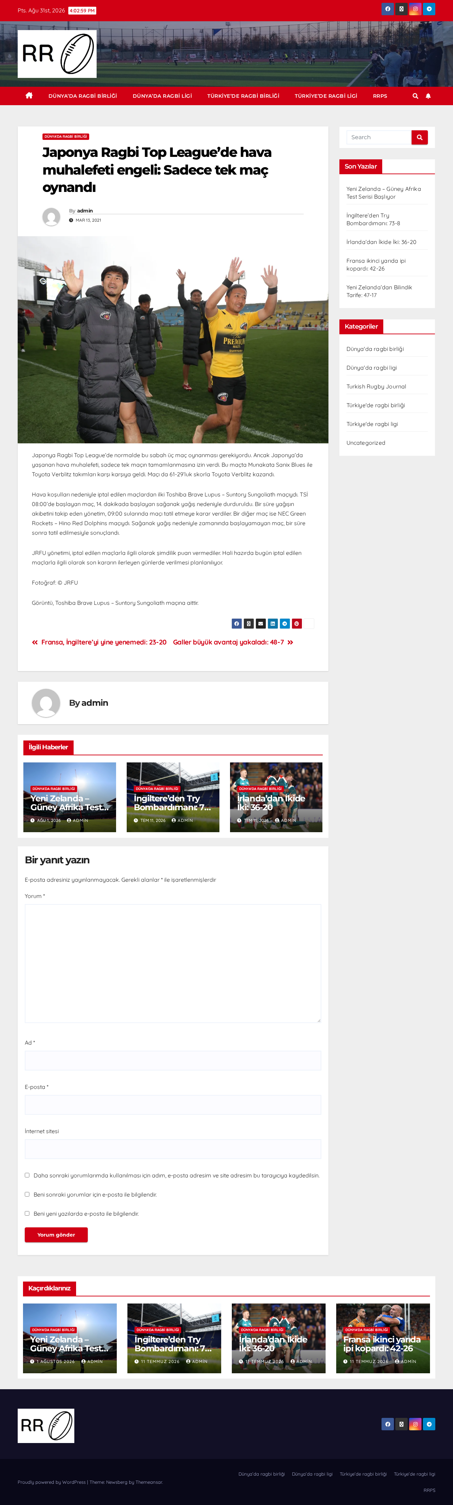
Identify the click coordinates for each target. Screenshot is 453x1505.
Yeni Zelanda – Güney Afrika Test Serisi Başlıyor (66, 807)
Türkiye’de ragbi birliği (243, 96)
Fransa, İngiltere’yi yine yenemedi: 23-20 (104, 642)
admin (85, 211)
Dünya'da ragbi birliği (66, 136)
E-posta (36, 1086)
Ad (30, 1042)
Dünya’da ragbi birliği (82, 96)
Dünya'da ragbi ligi (371, 367)
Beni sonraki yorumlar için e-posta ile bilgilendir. (95, 1194)
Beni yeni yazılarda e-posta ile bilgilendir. (86, 1213)
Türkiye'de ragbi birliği (375, 405)
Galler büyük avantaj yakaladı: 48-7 (228, 642)
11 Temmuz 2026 (161, 1361)
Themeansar (149, 1482)
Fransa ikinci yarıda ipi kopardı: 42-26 (382, 1343)
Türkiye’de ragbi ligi (326, 96)
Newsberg (116, 1482)
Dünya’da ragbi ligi (162, 96)
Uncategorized (366, 442)
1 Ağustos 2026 (56, 1361)
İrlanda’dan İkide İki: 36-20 (271, 802)
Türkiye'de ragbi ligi (372, 423)
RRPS (380, 96)
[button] (415, 96)
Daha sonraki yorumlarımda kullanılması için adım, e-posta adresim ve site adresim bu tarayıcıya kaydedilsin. (177, 1175)
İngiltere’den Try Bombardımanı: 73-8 (173, 807)
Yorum (35, 895)
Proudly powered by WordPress (52, 1482)
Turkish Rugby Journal (376, 386)
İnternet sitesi (42, 1131)
